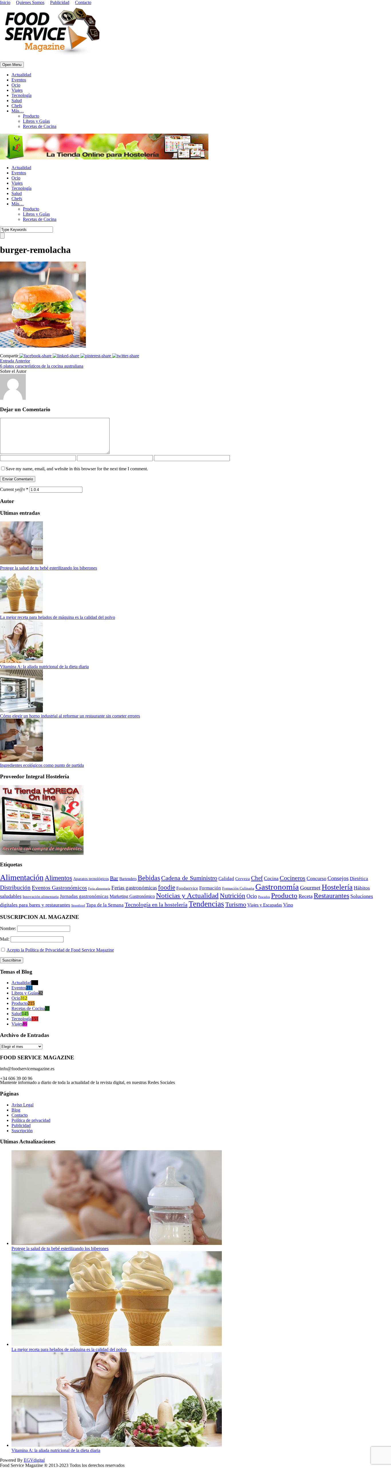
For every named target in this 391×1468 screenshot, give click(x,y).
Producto (31, 116)
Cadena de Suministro (189, 878)
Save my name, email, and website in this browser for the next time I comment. (77, 468)
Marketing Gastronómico (132, 896)
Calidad (226, 878)
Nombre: (8, 928)
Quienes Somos (30, 2)
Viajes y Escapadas (264, 904)
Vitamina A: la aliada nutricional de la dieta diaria (44, 666)
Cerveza (242, 878)
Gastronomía (277, 886)
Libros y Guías (36, 121)
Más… (17, 110)
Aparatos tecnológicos (91, 879)
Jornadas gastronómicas (84, 896)
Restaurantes (331, 895)
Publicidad (59, 2)
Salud (16, 100)
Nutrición (232, 895)
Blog (15, 1110)
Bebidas (149, 878)
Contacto (83, 2)
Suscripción (22, 1130)
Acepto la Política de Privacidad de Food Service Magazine (60, 950)
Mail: (5, 939)
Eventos (18, 79)
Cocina (271, 878)
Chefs (16, 105)
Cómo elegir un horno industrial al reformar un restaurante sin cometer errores (70, 715)
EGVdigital (34, 1460)
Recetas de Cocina (39, 126)
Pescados (264, 896)
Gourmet (310, 888)
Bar (114, 878)
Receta (306, 896)
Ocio (15, 85)
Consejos (338, 878)
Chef (257, 878)
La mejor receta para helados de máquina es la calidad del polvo (57, 617)
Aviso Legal (22, 1104)
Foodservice (187, 888)
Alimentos (58, 878)
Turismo (235, 904)
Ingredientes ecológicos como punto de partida (42, 765)
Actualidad (21, 74)
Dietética (359, 878)
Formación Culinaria (238, 888)
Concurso (316, 878)
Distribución (15, 887)
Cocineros (292, 878)
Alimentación (22, 877)
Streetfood (78, 905)
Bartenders (128, 879)
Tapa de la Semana (105, 905)
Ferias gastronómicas (134, 888)
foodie (166, 887)
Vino (288, 905)
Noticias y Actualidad (187, 895)
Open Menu (11, 65)
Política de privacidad (30, 1120)
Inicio (5, 2)
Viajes (17, 90)
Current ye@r (14, 489)
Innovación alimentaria (41, 896)
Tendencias (206, 904)
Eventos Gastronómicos (59, 887)
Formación (210, 888)
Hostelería (337, 887)
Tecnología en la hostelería (156, 904)
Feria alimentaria (99, 888)
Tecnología (21, 95)
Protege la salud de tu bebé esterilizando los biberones (48, 568)
